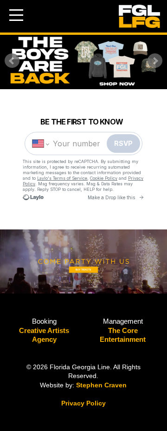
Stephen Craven (101, 385)
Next (155, 60)
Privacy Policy (83, 403)
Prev (12, 60)
